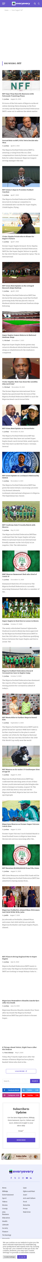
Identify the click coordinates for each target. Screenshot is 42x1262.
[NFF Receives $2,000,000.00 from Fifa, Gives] (21, 854)
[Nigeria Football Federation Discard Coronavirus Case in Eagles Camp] (21, 657)
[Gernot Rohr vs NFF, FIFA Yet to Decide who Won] (21, 127)
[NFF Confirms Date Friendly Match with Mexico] (21, 511)
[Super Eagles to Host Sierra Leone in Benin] (21, 607)
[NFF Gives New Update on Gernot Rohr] (21, 415)
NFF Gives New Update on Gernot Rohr (18, 428)
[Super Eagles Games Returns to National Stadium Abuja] (21, 321)
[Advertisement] (21, 36)
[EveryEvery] (21, 3)
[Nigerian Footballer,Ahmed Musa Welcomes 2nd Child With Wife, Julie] (21, 896)
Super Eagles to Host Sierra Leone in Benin (20, 621)
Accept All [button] (22, 1257)
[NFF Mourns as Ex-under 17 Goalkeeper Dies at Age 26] (21, 756)
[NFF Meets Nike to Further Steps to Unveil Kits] (21, 704)
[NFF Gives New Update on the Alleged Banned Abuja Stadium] (21, 272)
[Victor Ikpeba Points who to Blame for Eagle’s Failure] (21, 223)
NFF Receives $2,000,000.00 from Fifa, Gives (20, 868)
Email (21, 1131)
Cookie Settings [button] (9, 1257)
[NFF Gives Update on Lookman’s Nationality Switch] (21, 462)
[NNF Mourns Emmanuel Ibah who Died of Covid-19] (21, 560)
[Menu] (3, 3)
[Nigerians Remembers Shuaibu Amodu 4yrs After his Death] (21, 987)
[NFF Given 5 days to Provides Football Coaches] (21, 176)
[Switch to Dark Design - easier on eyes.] (38, 4)
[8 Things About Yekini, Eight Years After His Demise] (21, 1033)
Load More (20, 1071)
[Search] (34, 3)
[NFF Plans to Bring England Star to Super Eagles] (21, 943)
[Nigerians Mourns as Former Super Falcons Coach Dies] (21, 810)
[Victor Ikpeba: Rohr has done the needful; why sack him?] (21, 368)
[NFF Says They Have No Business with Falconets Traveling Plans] (21, 80)
